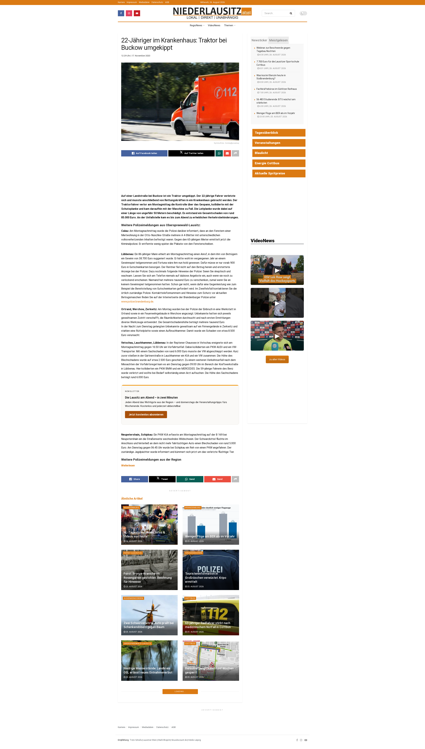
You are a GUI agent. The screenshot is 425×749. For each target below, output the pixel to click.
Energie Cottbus (267, 163)
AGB (167, 2)
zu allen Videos (277, 359)
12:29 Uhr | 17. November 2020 (135, 55)
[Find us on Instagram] (129, 13)
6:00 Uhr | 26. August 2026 (272, 106)
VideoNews (214, 25)
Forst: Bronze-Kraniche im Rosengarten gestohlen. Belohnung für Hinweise (148, 577)
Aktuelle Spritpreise (270, 173)
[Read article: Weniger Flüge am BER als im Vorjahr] (211, 524)
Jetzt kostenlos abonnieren (146, 414)
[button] (277, 270)
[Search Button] (291, 13)
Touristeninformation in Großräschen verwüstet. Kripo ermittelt (205, 577)
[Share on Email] (227, 153)
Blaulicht (129, 734)
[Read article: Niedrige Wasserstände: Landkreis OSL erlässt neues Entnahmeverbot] (149, 660)
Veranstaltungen (267, 143)
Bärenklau (130, 689)
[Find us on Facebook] (121, 13)
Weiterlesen (128, 465)
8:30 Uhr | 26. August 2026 (272, 55)
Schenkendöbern (133, 598)
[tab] (259, 40)
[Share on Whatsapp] (219, 153)
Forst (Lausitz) (133, 553)
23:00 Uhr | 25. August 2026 (273, 116)
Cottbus (190, 598)
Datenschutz (157, 2)
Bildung (189, 689)
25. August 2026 (195, 541)
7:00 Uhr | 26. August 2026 (272, 92)
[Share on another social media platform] (235, 153)
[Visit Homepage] (212, 13)
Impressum (132, 2)
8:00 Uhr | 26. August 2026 (272, 82)
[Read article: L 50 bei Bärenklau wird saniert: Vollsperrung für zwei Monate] (149, 706)
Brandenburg (131, 508)
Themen (228, 25)
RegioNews (196, 25)
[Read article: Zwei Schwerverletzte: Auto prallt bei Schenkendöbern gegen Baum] (149, 615)
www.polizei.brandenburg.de (137, 301)
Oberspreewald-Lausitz (137, 643)
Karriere (121, 2)
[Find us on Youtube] (137, 13)
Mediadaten (144, 2)
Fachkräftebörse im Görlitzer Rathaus (276, 89)
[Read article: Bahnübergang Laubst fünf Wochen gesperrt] (211, 660)
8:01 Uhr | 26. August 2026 (272, 68)
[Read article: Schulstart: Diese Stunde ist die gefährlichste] (211, 706)
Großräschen (193, 553)
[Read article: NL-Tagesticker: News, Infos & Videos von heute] (149, 524)
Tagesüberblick (266, 133)
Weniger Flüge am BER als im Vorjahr (210, 536)
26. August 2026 (133, 541)
